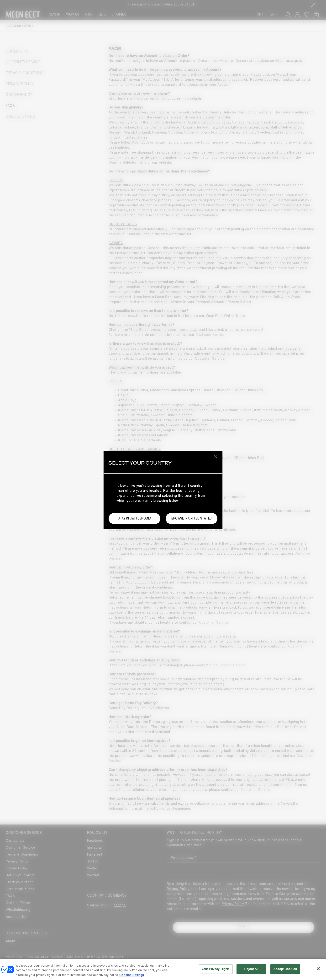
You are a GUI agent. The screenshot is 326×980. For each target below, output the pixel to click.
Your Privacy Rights (215, 969)
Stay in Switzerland (134, 518)
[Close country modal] (215, 456)
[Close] (318, 969)
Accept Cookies (285, 969)
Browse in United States (191, 518)
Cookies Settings (131, 975)
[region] (163, 969)
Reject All (251, 969)
